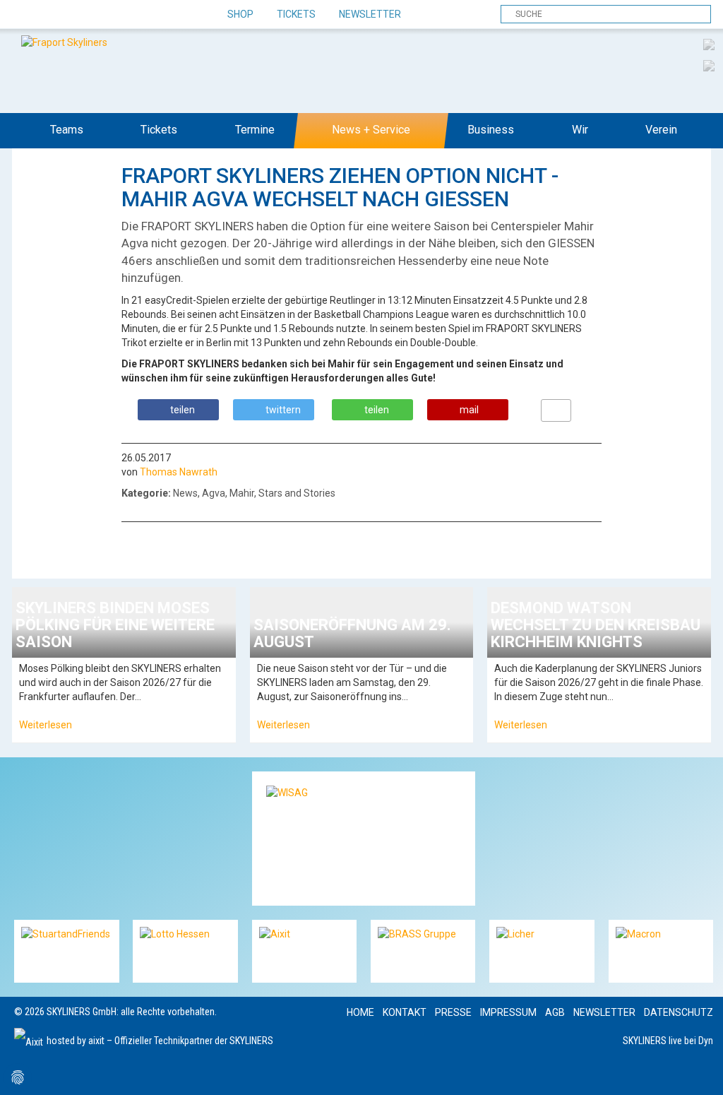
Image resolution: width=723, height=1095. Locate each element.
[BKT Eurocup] (709, 65)
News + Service (371, 129)
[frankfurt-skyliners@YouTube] (100, 15)
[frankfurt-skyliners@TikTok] (51, 15)
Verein (661, 129)
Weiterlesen (45, 724)
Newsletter (370, 14)
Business (490, 129)
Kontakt (404, 1012)
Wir (580, 129)
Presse (453, 1012)
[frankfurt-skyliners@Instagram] (76, 15)
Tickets (296, 14)
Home (360, 1012)
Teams (66, 129)
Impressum (508, 1012)
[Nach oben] (699, 1071)
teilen (182, 409)
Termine (255, 129)
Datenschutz (678, 1012)
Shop (240, 14)
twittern (283, 409)
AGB (555, 1012)
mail (469, 409)
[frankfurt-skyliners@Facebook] (26, 15)
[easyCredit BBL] (709, 44)
